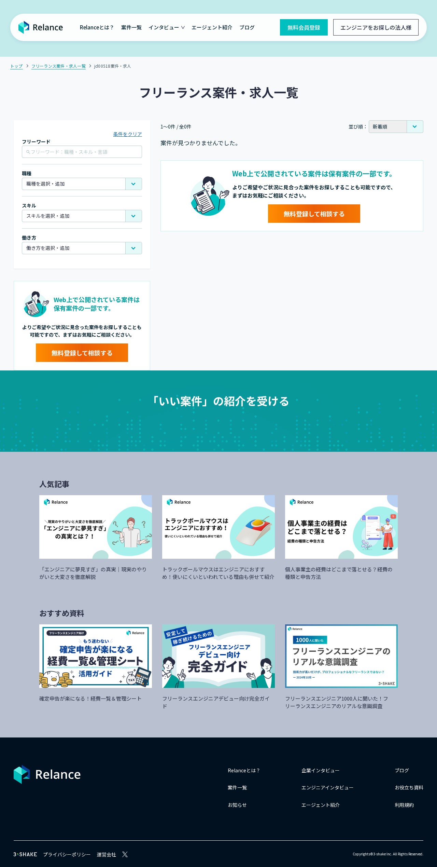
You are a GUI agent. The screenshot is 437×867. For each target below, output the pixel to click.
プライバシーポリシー (67, 854)
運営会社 (106, 854)
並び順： (358, 126)
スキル (29, 205)
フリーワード (36, 142)
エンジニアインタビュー (327, 787)
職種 (26, 173)
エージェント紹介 (212, 27)
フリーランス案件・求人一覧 (58, 66)
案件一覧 (131, 27)
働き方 (29, 238)
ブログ (247, 27)
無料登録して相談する (82, 352)
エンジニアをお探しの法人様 (375, 27)
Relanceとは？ (97, 27)
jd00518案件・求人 (112, 66)
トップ (16, 66)
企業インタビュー (320, 770)
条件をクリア (127, 134)
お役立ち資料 (409, 787)
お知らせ (237, 804)
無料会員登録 (303, 27)
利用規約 (404, 804)
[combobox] (82, 184)
